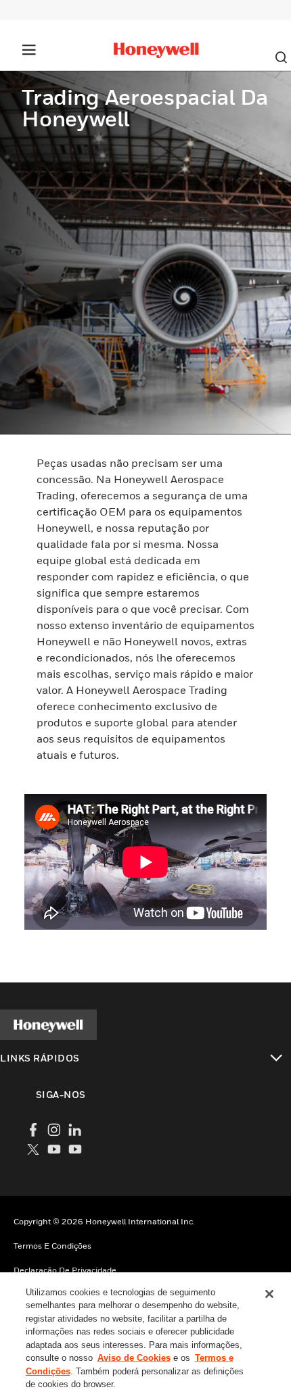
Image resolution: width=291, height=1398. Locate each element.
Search (281, 57)
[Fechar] (269, 1294)
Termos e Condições (52, 1246)
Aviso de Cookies (134, 1358)
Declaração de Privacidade (65, 1270)
